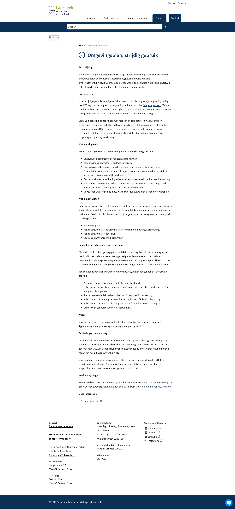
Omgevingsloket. (153, 105)
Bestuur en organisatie (136, 17)
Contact (159, 17)
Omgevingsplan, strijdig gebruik (97, 45)
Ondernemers (110, 17)
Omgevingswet (92, 401)
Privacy (181, 3)
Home (171, 3)
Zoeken (165, 27)
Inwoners (91, 17)
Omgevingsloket (96, 210)
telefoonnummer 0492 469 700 (155, 386)
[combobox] (114, 26)
